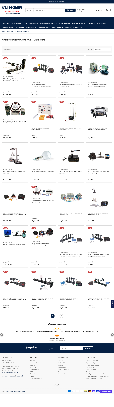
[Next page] (61, 316)
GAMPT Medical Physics (31, 23)
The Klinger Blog (34, 374)
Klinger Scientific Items (54, 19)
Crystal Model (90, 372)
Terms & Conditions (63, 374)
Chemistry (13, 19)
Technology (33, 372)
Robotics (32, 370)
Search (71, 10)
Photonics (32, 366)
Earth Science (40, 19)
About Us (60, 366)
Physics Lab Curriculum (92, 370)
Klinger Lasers (83, 19)
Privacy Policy (62, 372)
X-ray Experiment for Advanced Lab (95, 379)
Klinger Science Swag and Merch (61, 27)
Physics (4, 19)
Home (3, 31)
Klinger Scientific (8, 76)
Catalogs (32, 377)
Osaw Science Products (78, 23)
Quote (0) (112, 303)
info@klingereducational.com (10, 377)
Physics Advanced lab (92, 366)
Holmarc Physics (8, 27)
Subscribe (88, 353)
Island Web (20, 381)
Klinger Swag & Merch (36, 383)
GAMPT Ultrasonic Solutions (48, 23)
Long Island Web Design (8, 381)
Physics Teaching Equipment (94, 383)
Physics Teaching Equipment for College (97, 381)
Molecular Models (94, 19)
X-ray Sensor (89, 377)
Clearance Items (77, 27)
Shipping (60, 370)
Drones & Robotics (31, 27)
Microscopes (20, 27)
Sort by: (90, 49)
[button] (1, 337)
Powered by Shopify (20, 396)
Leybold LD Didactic (64, 23)
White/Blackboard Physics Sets (12, 23)
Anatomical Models (44, 27)
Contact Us (61, 377)
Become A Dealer (63, 379)
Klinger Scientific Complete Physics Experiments (17, 31)
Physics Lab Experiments (93, 368)
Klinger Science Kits (70, 19)
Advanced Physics (35, 368)
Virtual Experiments (35, 379)
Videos (32, 381)
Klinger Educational (10, 396)
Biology (30, 19)
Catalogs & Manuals (63, 368)
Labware (21, 19)
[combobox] (55, 10)
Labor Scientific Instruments (97, 23)
